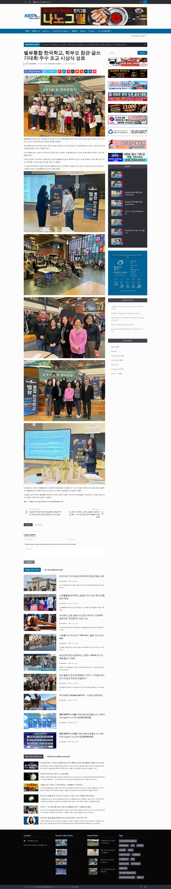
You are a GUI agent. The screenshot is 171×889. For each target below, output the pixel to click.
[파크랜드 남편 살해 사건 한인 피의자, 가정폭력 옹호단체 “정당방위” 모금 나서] (40, 622)
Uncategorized (115, 369)
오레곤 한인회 (124, 863)
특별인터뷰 (123, 868)
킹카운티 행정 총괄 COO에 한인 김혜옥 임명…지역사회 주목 (63, 818)
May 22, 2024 (74, 742)
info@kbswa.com (32, 841)
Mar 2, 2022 (74, 722)
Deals (113, 351)
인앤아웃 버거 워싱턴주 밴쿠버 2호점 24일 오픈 (81, 576)
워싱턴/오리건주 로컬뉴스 (61, 31)
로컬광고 (83, 31)
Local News (38, 525)
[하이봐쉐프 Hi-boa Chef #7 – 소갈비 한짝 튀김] (40, 702)
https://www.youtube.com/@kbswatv (35, 845)
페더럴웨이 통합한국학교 (127, 873)
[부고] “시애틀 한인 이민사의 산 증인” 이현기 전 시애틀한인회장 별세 (67, 796)
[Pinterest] (68, 71)
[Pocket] (94, 71)
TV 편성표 (92, 31)
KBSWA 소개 (36, 31)
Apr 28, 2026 (74, 581)
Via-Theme (75, 887)
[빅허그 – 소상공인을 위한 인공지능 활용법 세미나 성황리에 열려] (31, 810)
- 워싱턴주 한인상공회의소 (128, 841)
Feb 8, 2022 (74, 663)
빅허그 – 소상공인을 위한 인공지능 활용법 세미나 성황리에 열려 (65, 807)
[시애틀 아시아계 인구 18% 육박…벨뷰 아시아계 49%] (40, 642)
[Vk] (90, 71)
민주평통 (122, 850)
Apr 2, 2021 (74, 700)
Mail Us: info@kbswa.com (43, 2)
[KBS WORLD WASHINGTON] (32, 16)
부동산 (130, 850)
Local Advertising (116, 356)
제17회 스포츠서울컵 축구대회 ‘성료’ (122, 324)
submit (29, 562)
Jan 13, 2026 (74, 683)
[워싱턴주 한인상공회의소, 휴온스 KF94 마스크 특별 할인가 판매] (40, 662)
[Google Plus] (60, 71)
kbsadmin (32, 64)
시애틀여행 (136, 854)
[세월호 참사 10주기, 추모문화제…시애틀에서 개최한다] (31, 787)
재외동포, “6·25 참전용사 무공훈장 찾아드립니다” (126, 313)
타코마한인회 (136, 863)
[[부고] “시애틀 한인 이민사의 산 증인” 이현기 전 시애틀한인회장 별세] (31, 798)
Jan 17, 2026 (74, 643)
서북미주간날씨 (124, 854)
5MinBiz (74, 31)
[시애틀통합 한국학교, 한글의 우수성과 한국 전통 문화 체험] (40, 602)
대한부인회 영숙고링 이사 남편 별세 (54, 774)
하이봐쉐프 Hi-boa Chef (127, 877)
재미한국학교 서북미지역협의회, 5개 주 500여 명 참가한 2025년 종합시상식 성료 (72, 763)
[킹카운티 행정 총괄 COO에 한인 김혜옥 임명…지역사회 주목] (31, 821)
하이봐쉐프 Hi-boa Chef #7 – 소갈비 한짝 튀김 (81, 695)
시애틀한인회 (124, 859)
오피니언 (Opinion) (104, 31)
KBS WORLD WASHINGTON (43, 887)
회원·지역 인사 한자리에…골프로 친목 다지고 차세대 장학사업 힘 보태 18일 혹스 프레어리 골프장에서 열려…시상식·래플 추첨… (86, 45)
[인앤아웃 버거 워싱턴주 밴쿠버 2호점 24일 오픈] (40, 583)
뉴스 (132, 845)
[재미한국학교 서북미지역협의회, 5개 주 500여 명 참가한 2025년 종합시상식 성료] (31, 766)
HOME (27, 31)
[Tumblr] (73, 71)
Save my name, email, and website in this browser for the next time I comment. (50, 544)
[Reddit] (77, 71)
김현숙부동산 (124, 845)
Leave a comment (70, 64)
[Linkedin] (64, 71)
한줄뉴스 (140, 877)
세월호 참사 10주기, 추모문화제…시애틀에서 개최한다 (61, 785)
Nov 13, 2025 (74, 623)
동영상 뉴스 (46, 31)
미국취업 (140, 845)
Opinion (113, 365)
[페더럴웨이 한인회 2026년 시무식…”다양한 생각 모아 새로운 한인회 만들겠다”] (40, 682)
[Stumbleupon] (81, 71)
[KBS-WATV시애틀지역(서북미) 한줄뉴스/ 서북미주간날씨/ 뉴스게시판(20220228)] (40, 721)
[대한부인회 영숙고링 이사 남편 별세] (31, 777)
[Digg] (86, 71)
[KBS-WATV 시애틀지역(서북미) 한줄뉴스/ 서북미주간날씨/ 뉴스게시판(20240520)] (40, 740)
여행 (132, 859)
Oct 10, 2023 (74, 603)
